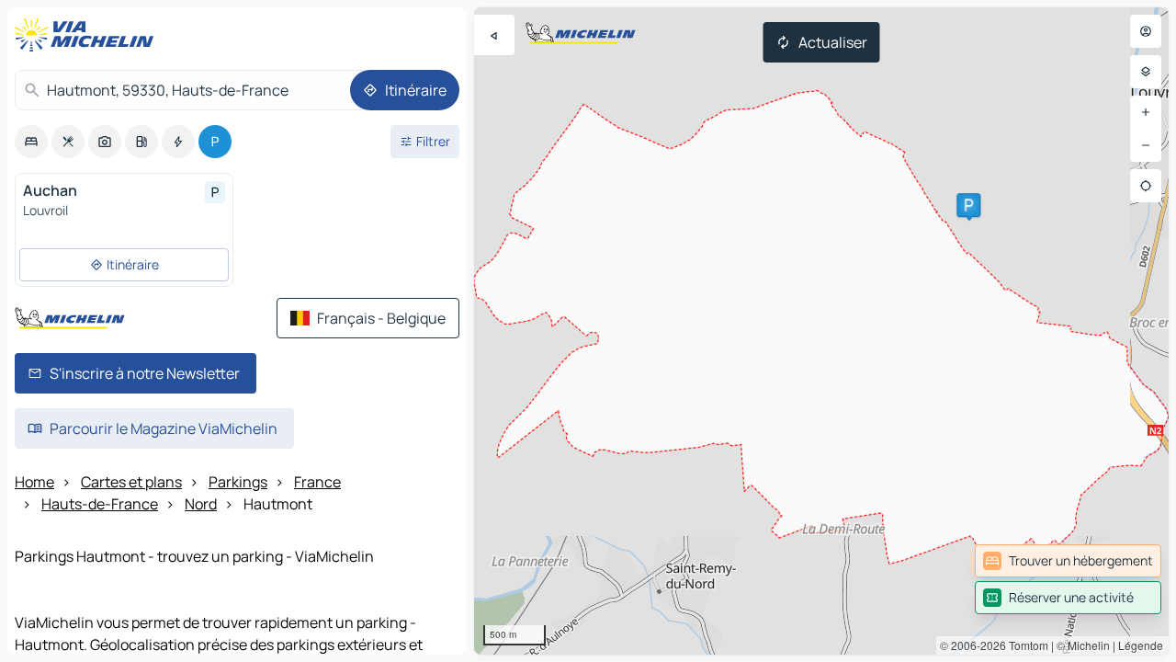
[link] (1068, 560)
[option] (31, 141)
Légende (1140, 645)
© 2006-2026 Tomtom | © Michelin (1025, 645)
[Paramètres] (1145, 71)
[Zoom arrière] (1145, 145)
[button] (968, 205)
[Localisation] (1145, 185)
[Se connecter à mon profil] (1145, 31)
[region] (821, 331)
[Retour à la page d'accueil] (88, 35)
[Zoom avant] (1145, 112)
